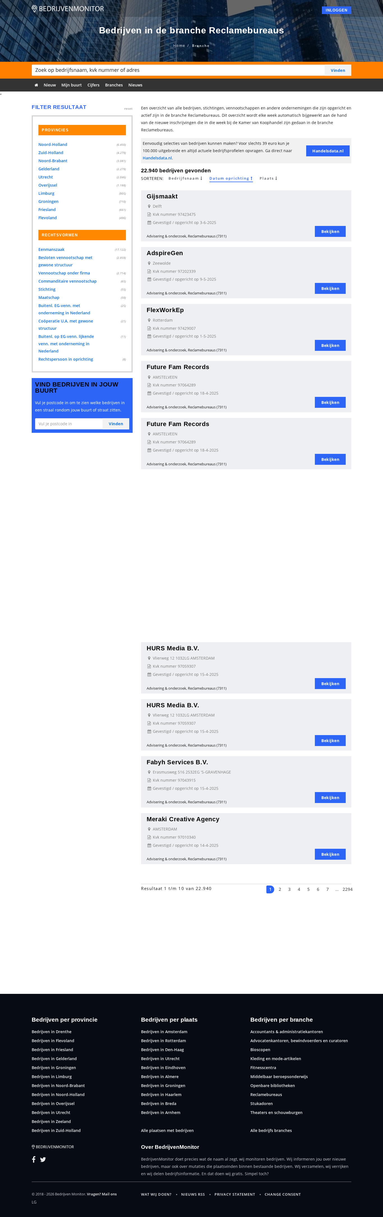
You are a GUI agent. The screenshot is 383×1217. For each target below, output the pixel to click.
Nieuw (50, 85)
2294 (346, 889)
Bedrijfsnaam (184, 178)
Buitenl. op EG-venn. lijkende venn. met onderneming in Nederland (66, 344)
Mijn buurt (71, 85)
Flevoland (47, 217)
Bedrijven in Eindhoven (163, 1067)
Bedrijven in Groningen (54, 1067)
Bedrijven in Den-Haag (162, 1049)
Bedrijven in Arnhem (160, 1112)
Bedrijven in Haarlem (161, 1094)
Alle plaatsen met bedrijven (167, 1130)
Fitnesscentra (263, 1067)
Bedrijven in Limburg (52, 1076)
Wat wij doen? (156, 1194)
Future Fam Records (178, 366)
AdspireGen (165, 253)
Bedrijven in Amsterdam (164, 1031)
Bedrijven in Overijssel (53, 1103)
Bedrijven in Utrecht (51, 1112)
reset (128, 108)
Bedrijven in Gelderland (54, 1058)
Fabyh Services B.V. (177, 762)
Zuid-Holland (50, 152)
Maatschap (48, 297)
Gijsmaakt (162, 196)
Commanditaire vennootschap (67, 281)
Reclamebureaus (266, 1094)
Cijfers (93, 85)
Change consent (283, 1194)
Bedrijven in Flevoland (53, 1040)
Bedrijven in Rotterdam (163, 1040)
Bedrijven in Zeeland (51, 1121)
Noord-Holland (52, 144)
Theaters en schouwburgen (276, 1112)
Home (179, 45)
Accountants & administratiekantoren (286, 1031)
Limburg (46, 193)
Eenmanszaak (51, 249)
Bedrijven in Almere (160, 1076)
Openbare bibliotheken (272, 1085)
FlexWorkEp (165, 310)
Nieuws (135, 85)
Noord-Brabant (53, 160)
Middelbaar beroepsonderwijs (279, 1076)
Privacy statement (234, 1194)
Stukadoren (261, 1103)
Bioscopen (260, 1049)
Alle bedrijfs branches (271, 1130)
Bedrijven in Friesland (52, 1049)
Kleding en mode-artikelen (275, 1058)
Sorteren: (152, 178)
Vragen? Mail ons (102, 1194)
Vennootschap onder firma (64, 273)
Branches (114, 85)
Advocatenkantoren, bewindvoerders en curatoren (299, 1040)
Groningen (48, 201)
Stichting (47, 289)
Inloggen (336, 10)
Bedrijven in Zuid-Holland (56, 1130)
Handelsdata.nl (157, 158)
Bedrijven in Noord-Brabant (58, 1085)
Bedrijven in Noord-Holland (58, 1094)
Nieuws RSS (193, 1194)
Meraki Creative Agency (183, 819)
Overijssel (47, 185)
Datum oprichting (230, 178)
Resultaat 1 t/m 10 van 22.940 (176, 888)
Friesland (47, 209)
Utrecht (45, 177)
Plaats (267, 178)
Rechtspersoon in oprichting (65, 359)
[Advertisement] (246, 514)
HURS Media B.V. (173, 648)
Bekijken (330, 231)
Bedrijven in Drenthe (51, 1031)
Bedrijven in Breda (158, 1103)
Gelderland (48, 168)
